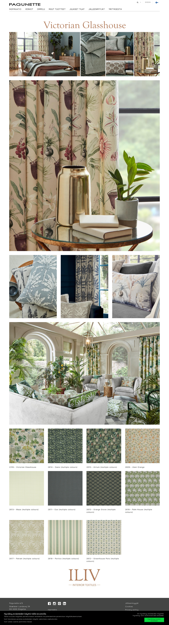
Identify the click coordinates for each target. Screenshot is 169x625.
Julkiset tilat (77, 9)
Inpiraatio (52, 610)
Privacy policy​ (132, 610)
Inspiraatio (15, 9)
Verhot (29, 9)
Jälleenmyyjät (96, 9)
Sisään (148, 2)
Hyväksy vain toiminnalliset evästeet (148, 615)
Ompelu (41, 9)
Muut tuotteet (57, 9)
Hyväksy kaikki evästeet (154, 620)
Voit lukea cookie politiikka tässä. (18, 622)
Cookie (128, 606)
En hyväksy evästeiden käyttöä (150, 613)
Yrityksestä (115, 9)
